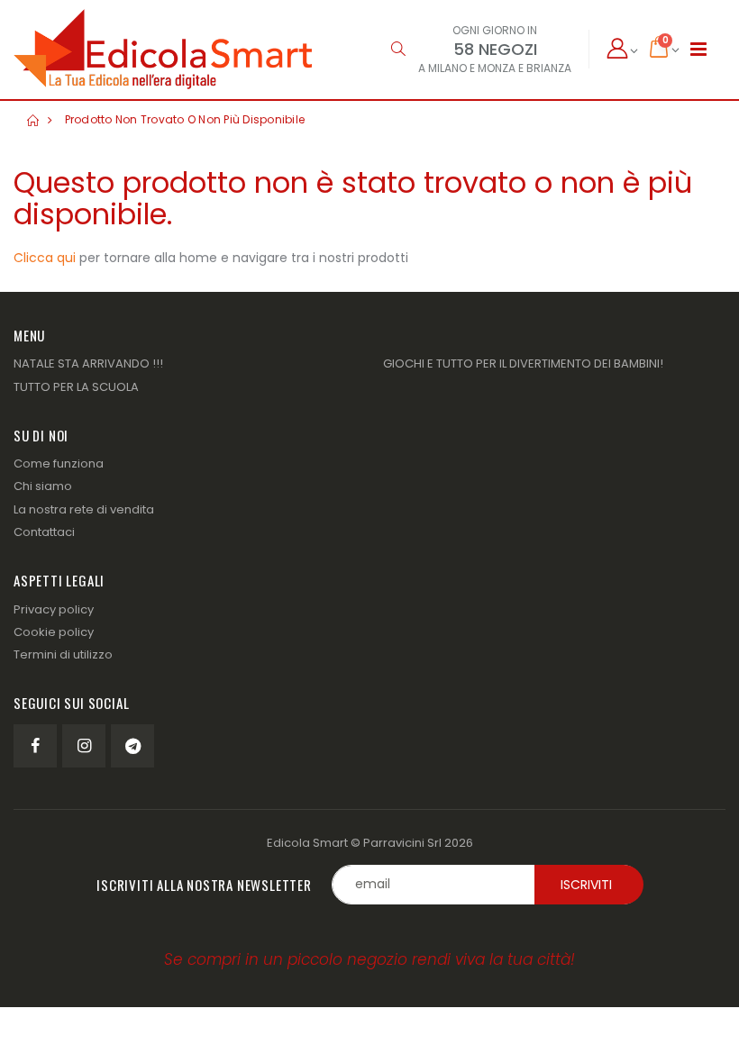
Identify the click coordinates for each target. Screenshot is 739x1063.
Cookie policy (54, 632)
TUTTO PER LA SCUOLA (76, 386)
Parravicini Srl (402, 842)
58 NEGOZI (495, 49)
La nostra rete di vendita (84, 509)
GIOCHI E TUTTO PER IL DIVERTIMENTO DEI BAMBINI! (523, 363)
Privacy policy (54, 609)
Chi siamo (43, 486)
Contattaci (44, 532)
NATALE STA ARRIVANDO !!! (88, 363)
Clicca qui (45, 258)
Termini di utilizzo (63, 654)
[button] (398, 49)
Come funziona (59, 463)
